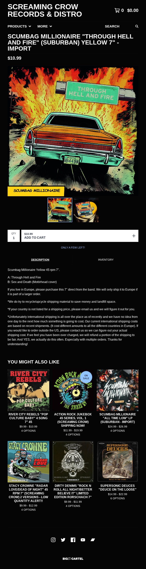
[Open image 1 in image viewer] (73, 131)
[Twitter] (63, 540)
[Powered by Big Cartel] (73, 558)
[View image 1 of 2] (60, 210)
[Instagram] (53, 540)
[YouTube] (83, 540)
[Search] (137, 26)
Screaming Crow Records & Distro (45, 10)
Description (40, 259)
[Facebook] (73, 540)
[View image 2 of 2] (86, 210)
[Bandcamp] (93, 540)
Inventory (105, 259)
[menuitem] (19, 26)
